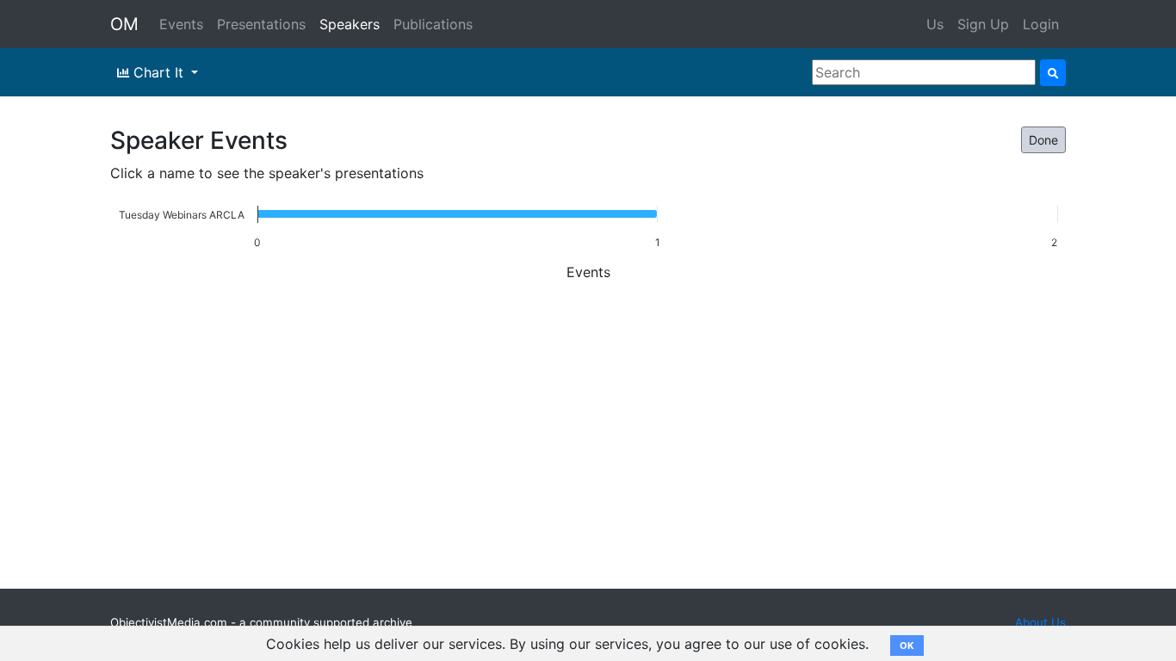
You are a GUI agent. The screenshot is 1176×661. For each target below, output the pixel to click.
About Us (1040, 622)
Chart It (158, 72)
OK (907, 645)
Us (935, 24)
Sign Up (983, 24)
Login (1041, 24)
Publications (433, 24)
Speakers (349, 24)
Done (1043, 140)
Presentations (261, 24)
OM (124, 24)
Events (181, 24)
